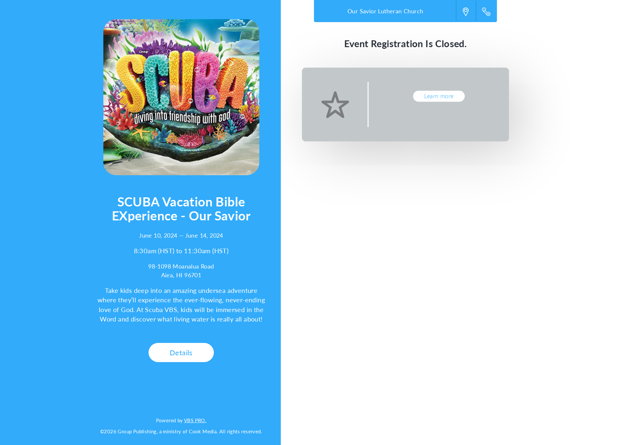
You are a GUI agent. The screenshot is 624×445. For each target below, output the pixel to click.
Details (181, 352)
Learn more (438, 96)
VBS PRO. (195, 420)
